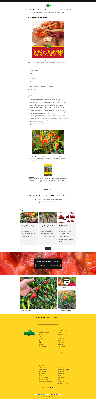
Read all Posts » (61, 12)
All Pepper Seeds (42, 346)
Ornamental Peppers (62, 357)
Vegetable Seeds (61, 373)
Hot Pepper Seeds (61, 363)
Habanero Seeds (61, 365)
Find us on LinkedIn (43, 369)
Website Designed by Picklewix (45, 381)
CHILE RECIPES (42, 265)
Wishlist (40, 375)
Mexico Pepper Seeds (62, 350)
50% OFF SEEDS (61, 287)
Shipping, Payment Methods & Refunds (47, 357)
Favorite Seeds (42, 350)
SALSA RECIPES (54, 265)
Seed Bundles (41, 363)
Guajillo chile (44, 156)
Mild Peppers (60, 344)
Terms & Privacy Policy (43, 377)
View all (48, 248)
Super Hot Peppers (61, 367)
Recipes (40, 356)
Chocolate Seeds (61, 346)
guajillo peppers (35, 70)
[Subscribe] (57, 203)
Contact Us (41, 336)
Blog (40, 342)
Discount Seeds (42, 361)
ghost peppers (32, 68)
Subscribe (33, 12)
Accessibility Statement (44, 379)
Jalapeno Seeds (61, 354)
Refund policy (42, 373)
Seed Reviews (41, 344)
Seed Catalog (42, 352)
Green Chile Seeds (61, 338)
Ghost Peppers (35, 156)
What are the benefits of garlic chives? (47, 226)
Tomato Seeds (61, 371)
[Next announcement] (75, 1)
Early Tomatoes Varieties (44, 359)
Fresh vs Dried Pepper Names (65, 226)
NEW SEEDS (60, 336)
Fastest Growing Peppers (26, 310)
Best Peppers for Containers (64, 310)
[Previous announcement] (20, 1)
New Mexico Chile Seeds (63, 348)
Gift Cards (41, 338)
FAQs (40, 340)
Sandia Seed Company (49, 396)
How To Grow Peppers (43, 348)
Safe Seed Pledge (42, 371)
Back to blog (48, 189)
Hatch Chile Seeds (61, 340)
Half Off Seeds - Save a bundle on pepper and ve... (29, 226)
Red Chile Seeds (61, 342)
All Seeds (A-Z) (61, 332)
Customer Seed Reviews (63, 383)
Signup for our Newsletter (44, 332)
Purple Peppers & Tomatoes (63, 369)
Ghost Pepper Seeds (62, 356)
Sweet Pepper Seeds (62, 352)
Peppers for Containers (62, 361)
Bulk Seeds (60, 375)
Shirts (59, 379)
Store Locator (42, 365)
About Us (41, 334)
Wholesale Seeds (42, 354)
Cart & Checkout (42, 367)
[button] (21, 5)
